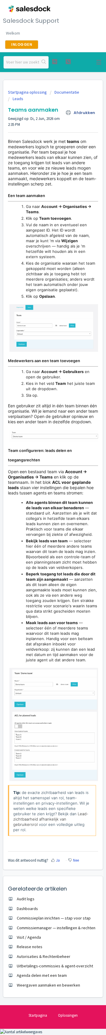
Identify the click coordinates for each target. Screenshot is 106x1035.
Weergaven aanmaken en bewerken (48, 985)
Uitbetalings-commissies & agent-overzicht (55, 966)
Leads (18, 98)
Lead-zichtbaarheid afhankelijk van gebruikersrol (50, 819)
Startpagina (38, 1015)
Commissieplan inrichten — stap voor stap (54, 918)
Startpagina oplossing (28, 92)
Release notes (29, 946)
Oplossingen (68, 1015)
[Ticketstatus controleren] (54, 61)
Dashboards (27, 908)
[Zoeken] (43, 62)
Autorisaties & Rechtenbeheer (43, 956)
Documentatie (66, 92)
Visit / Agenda (29, 937)
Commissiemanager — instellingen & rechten (56, 927)
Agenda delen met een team (42, 975)
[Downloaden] (42, 528)
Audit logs (25, 898)
